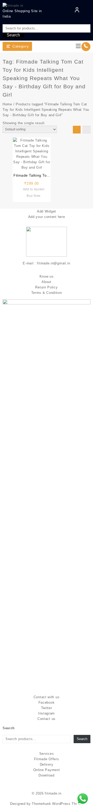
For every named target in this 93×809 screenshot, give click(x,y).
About (46, 282)
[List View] (86, 129)
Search (13, 35)
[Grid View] (77, 129)
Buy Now (34, 196)
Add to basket (33, 189)
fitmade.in (53, 793)
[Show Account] (77, 11)
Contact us (46, 719)
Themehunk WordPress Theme (57, 804)
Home (7, 104)
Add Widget (46, 211)
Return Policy (46, 287)
